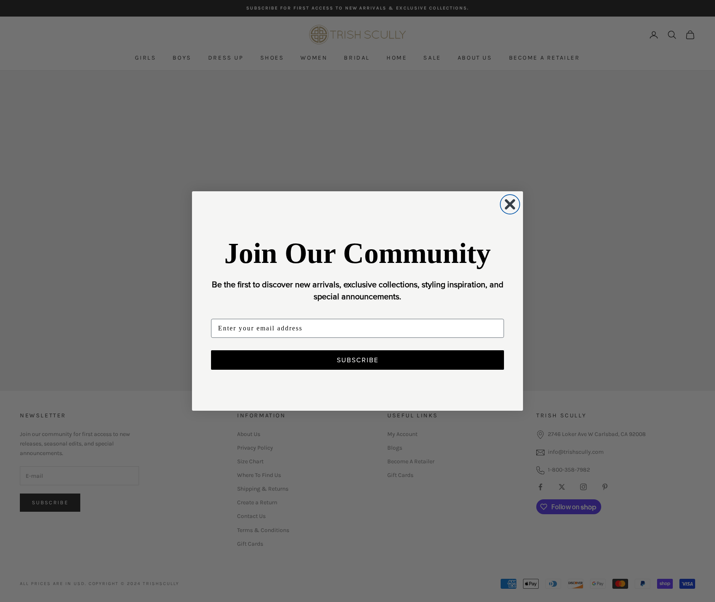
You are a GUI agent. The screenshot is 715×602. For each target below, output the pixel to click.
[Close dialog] (510, 204)
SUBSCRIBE (358, 359)
